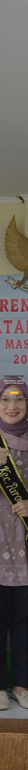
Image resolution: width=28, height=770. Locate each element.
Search (14, 392)
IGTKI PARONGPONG (14, 376)
